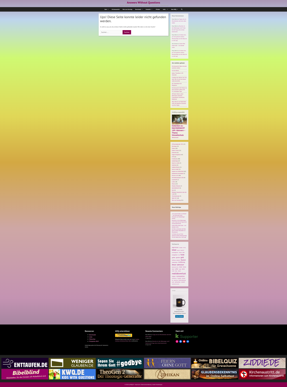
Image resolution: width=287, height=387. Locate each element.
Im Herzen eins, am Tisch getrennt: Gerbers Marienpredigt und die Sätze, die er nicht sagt (179, 235)
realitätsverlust (179, 273)
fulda (182, 255)
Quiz (173, 190)
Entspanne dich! (94, 341)
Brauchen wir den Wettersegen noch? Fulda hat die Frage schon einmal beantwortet (179, 222)
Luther (173, 181)
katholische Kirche (175, 267)
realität (179, 271)
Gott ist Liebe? (175, 169)
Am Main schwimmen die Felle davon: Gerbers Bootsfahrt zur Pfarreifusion (179, 230)
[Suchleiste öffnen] (182, 9)
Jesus (174, 264)
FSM (173, 156)
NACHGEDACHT (175, 188)
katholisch (180, 265)
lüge (180, 269)
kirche (184, 267)
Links (90, 337)
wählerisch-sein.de (175, 284)
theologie (183, 278)
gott (182, 257)
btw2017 (182, 250)
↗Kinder (157, 9)
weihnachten (177, 282)
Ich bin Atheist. (175, 70)
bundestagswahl (175, 252)
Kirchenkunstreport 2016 (178, 177)
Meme (173, 184)
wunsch (183, 282)
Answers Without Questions (143, 2)
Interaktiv (148, 9)
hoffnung (174, 260)
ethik (183, 252)
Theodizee (179, 278)
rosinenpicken (180, 276)
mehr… (164, 9)
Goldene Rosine (175, 167)
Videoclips (92, 339)
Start (105, 9)
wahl (173, 282)
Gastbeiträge (175, 161)
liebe (173, 269)
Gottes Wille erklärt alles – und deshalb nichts (178, 45)
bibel (174, 250)
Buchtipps (174, 146)
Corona (180, 252)
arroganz (181, 247)
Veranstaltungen (176, 196)
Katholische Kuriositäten (177, 173)
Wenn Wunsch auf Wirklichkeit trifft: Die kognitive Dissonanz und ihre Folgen (179, 103)
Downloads (138, 9)
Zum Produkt (179, 316)
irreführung (181, 262)
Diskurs (173, 148)
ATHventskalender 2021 (177, 144)
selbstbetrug (174, 278)
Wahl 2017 (174, 198)
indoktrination (175, 262)
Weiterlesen (175, 138)
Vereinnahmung (182, 280)
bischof (178, 250)
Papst (176, 271)
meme (183, 269)
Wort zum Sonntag (127, 9)
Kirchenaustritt (116, 9)
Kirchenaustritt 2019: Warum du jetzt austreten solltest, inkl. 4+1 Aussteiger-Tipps (179, 89)
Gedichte (174, 165)
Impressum (137, 384)
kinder (180, 267)
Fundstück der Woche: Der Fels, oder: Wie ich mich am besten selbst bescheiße (179, 79)
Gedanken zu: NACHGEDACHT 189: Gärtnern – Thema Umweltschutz (178, 130)
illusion (183, 260)
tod (172, 280)
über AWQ (173, 9)
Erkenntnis (174, 152)
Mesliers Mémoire (176, 186)
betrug (184, 247)
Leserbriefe (174, 179)
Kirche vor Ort (175, 175)
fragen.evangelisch (176, 154)
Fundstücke (174, 159)
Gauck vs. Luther (176, 163)
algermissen (175, 247)
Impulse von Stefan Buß (177, 171)
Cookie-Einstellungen (157, 384)
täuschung (176, 280)
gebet (173, 257)
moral (173, 271)
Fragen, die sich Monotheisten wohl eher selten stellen (179, 21)
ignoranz (178, 260)
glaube (178, 257)
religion (174, 276)
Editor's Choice (175, 150)
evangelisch (175, 255)
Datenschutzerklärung (146, 384)
